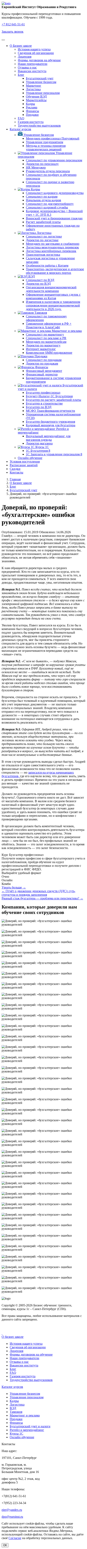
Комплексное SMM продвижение (49, 352)
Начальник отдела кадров (43, 200)
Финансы (32, 111)
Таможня (40, 312)
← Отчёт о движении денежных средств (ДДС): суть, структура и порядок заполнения (38, 892)
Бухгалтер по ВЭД (38, 407)
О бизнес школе (12, 1336)
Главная (15, 479)
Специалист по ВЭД (40, 280)
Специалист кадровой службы (47, 207)
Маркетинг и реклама (66, 331)
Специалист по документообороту (50, 203)
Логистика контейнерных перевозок (51, 251)
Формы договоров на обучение (39, 60)
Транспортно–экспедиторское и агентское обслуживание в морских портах (55, 270)
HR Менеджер (36, 167)
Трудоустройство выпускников (39, 125)
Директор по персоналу (42, 164)
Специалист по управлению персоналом (54, 160)
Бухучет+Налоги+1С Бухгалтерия (49, 396)
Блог (21, 74)
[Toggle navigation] (3, 40)
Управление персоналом (43, 93)
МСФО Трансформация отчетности (50, 410)
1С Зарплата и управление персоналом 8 (54, 454)
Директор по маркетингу (43, 345)
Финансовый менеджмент (44, 370)
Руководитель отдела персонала (48, 171)
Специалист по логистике (44, 236)
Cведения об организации (36, 53)
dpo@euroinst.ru (12, 1516)
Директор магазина (39, 443)
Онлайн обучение (30, 458)
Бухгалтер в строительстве (44, 403)
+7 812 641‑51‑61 (13, 24)
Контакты (16, 472)
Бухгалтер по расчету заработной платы (53, 400)
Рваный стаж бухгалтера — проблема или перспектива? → (42, 898)
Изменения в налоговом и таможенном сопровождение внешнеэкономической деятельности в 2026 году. (53, 305)
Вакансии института (32, 71)
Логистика (33, 89)
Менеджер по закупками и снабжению (52, 243)
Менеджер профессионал (52, 138)
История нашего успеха (34, 49)
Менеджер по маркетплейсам (46, 341)
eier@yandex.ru (12, 1509)
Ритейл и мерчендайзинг (27, 1430)
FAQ (21, 118)
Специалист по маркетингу (45, 334)
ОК (5, 1545)
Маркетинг (33, 85)
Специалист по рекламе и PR (46, 338)
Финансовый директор (42, 374)
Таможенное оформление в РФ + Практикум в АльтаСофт (48, 325)
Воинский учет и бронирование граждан (54, 218)
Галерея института (31, 122)
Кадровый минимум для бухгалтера (50, 425)
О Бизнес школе (21, 45)
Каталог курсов (20, 129)
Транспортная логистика (43, 254)
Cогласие (14, 1538)
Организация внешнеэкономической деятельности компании (51, 289)
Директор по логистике (42, 240)
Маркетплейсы (36, 100)
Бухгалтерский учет (39, 78)
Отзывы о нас (27, 67)
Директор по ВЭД (38, 283)
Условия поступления (25, 461)
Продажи (32, 114)
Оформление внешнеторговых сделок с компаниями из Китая (53, 296)
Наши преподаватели (32, 64)
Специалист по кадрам (41, 196)
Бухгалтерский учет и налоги (30, 1426)
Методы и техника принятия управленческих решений (46, 147)
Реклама (31, 107)
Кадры (30, 103)
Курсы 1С (42, 447)
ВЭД (31, 276)
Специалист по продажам (44, 360)
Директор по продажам (42, 363)
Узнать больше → (14, 887)
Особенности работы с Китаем (47, 265)
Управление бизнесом (41, 82)
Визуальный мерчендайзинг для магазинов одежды (48, 437)
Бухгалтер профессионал (43, 392)
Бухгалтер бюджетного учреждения (50, 421)
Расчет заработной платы (43, 222)
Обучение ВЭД (36, 96)
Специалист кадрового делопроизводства (55, 193)
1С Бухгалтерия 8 (38, 450)
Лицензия (24, 56)
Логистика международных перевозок (52, 247)
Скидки (15, 468)
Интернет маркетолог (41, 349)
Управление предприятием (44, 142)
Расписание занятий (24, 465)
